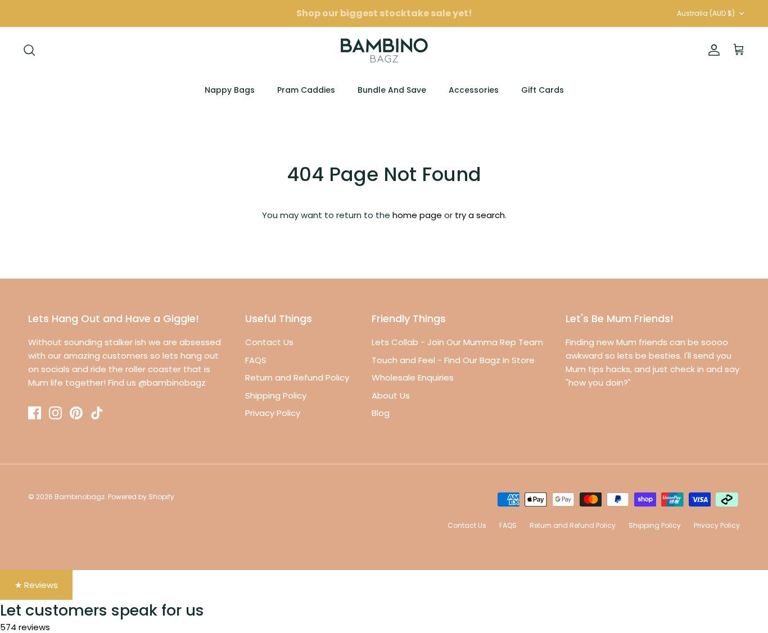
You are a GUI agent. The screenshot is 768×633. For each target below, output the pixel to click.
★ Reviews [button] (36, 585)
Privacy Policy (272, 413)
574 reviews (25, 627)
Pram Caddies (306, 90)
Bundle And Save (392, 90)
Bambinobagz (80, 496)
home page (417, 215)
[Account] (712, 50)
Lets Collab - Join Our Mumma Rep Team (457, 342)
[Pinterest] (76, 412)
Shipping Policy (275, 395)
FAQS (255, 360)
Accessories (474, 90)
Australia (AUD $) (706, 13)
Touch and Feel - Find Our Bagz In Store (453, 360)
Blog (381, 413)
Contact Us (269, 342)
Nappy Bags (230, 90)
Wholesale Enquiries (413, 377)
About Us (391, 395)
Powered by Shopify (141, 496)
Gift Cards (542, 90)
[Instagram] (55, 412)
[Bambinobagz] (384, 50)
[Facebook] (34, 412)
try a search (480, 215)
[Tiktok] (97, 412)
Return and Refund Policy (297, 377)
